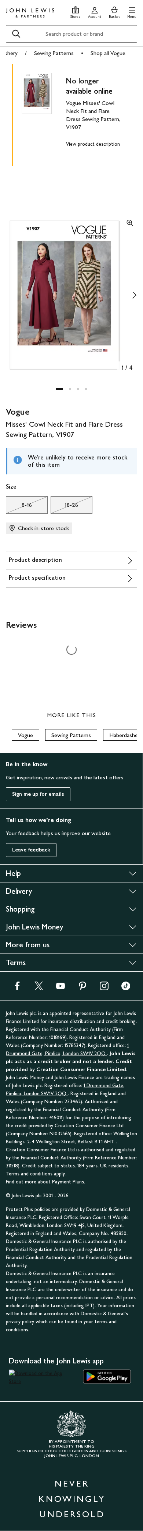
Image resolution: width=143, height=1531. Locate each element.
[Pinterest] (82, 988)
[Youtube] (60, 988)
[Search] (16, 34)
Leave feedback (31, 850)
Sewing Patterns (54, 53)
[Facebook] (17, 988)
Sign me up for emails (38, 794)
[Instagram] (104, 988)
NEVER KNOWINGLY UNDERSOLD (71, 1498)
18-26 (64, 506)
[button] (131, 11)
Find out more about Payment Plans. (45, 1182)
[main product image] (42, 113)
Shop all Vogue (108, 53)
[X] (38, 988)
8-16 (19, 506)
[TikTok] (125, 988)
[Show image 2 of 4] (134, 295)
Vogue (25, 735)
